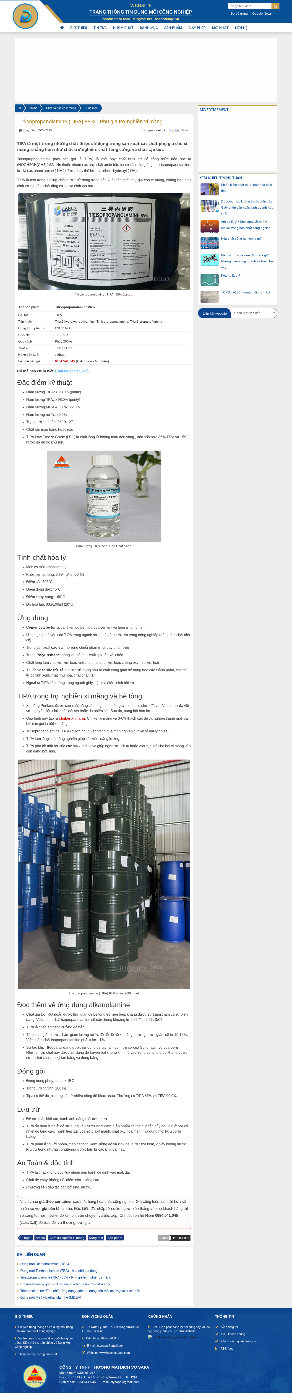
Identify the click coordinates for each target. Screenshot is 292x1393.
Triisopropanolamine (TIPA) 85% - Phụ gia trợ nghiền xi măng (65, 1277)
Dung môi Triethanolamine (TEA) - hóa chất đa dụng (58, 1271)
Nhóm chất (123, 28)
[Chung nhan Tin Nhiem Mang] (172, 1337)
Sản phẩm (173, 28)
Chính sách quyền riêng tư (238, 1341)
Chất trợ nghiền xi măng (61, 108)
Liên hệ (241, 28)
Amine (33, 108)
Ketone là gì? (230, 275)
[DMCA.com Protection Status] (174, 1237)
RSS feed (227, 1348)
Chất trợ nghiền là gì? (72, 371)
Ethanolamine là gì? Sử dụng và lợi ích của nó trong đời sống (65, 1284)
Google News (262, 13)
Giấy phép (197, 28)
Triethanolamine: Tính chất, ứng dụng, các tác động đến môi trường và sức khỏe (80, 1291)
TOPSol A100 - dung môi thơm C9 (245, 292)
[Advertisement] (146, 70)
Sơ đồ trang (239, 13)
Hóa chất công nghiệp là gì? (241, 238)
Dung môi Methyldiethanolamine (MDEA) (50, 1297)
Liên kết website (215, 313)
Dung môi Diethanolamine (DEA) (44, 1264)
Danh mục (149, 28)
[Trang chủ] (19, 108)
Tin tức (100, 28)
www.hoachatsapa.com (114, 1352)
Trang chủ (62, 28)
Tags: (27, 1238)
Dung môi (91, 108)
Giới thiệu (78, 28)
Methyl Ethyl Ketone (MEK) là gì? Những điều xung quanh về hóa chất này (247, 261)
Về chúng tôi (229, 1327)
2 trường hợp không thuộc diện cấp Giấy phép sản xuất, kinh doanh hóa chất (247, 207)
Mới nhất (220, 28)
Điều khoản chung (233, 1334)
